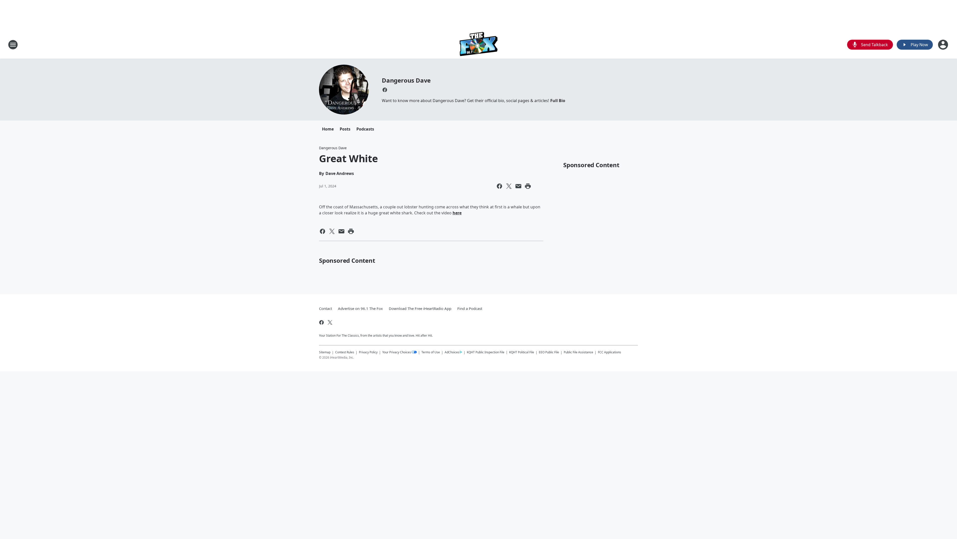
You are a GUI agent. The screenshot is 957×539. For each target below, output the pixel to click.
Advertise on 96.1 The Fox (360, 308)
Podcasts (365, 129)
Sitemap (324, 352)
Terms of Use (430, 352)
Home (328, 129)
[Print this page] (527, 186)
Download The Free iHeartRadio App (420, 308)
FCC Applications (609, 352)
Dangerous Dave (406, 80)
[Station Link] (478, 44)
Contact (325, 308)
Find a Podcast (469, 308)
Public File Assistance (578, 352)
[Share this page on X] (508, 186)
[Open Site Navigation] (13, 45)
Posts (345, 129)
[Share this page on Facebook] (499, 186)
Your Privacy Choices (396, 352)
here (457, 213)
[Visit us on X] (330, 322)
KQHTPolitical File (521, 352)
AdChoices (452, 352)
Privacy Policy (368, 352)
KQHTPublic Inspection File (485, 352)
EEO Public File (549, 352)
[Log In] (943, 45)
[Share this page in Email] (518, 186)
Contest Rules (344, 352)
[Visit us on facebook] (385, 90)
